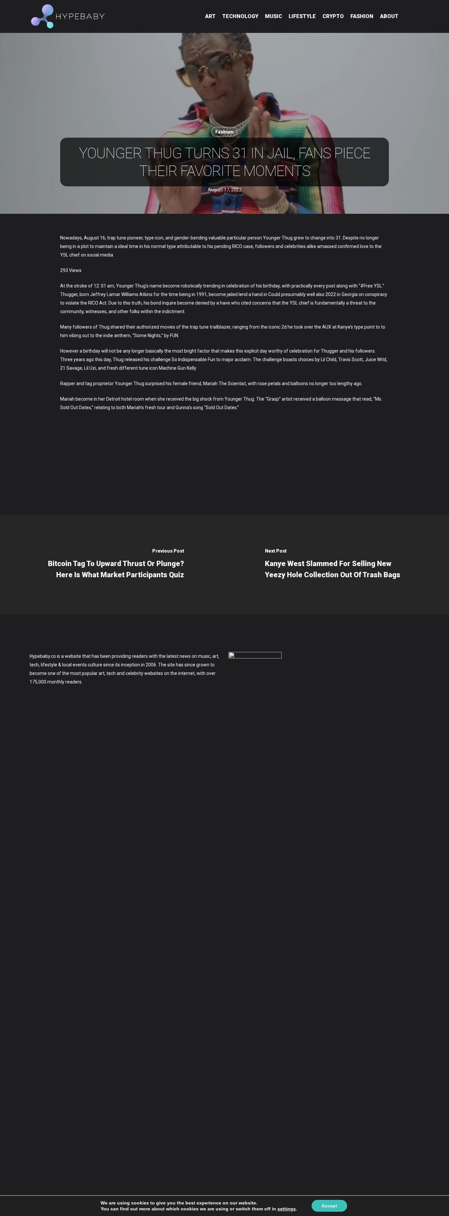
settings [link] (286, 1208)
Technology (240, 16)
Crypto (333, 16)
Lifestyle (302, 16)
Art (210, 16)
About (389, 16)
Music (273, 16)
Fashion (361, 16)
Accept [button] (329, 1205)
